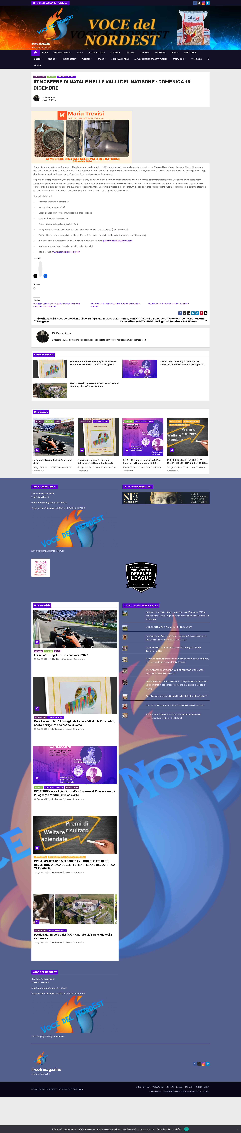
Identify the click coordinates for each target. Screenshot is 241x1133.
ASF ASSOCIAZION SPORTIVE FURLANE (150, 59)
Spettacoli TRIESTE (132, 425)
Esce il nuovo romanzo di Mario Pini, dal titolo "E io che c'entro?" (176, 696)
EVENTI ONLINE (190, 52)
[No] (238, 1129)
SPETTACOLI (179, 59)
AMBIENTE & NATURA (62, 52)
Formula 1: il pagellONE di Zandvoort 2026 (61, 655)
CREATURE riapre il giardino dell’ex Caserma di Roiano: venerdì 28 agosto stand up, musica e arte (181, 364)
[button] (209, 59)
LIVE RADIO (189, 1087)
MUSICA (52, 59)
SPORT (101, 59)
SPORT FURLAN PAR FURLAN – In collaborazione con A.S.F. (186, 1091)
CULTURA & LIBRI (40, 77)
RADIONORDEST (70, 59)
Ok (186, 1129)
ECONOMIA (160, 52)
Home (45, 52)
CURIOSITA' (51, 77)
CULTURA (130, 52)
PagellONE (49, 421)
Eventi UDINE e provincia (66, 77)
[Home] (35, 53)
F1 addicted (56, 467)
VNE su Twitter (158, 1087)
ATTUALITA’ (115, 52)
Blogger (179, 1087)
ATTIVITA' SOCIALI (175, 421)
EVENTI (174, 52)
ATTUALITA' (39, 421)
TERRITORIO (196, 59)
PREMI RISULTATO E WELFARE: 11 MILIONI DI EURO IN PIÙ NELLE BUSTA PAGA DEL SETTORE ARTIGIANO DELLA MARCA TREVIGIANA (187, 465)
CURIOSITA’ (145, 52)
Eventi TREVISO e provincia (179, 425)
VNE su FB (170, 1087)
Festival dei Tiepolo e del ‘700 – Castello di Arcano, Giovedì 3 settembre (94, 385)
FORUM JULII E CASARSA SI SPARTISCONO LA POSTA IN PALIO (175, 705)
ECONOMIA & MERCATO (191, 421)
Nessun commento (76, 659)
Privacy (37, 65)
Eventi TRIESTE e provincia (144, 421)
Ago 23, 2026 (42, 467)
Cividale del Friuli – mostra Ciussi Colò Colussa (168, 304)
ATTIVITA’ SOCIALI (97, 52)
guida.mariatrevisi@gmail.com (117, 240)
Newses (67, 1089)
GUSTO (37, 59)
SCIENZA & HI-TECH (120, 59)
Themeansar (78, 1089)
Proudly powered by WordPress (44, 1089)
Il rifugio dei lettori (101, 421)
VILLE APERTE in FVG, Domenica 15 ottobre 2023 (169, 627)
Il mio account (155, 1091)
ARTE (79, 52)
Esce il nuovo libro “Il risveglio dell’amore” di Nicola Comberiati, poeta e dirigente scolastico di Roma (94, 364)
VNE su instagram (143, 1087)
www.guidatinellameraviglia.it (66, 251)
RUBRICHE (86, 59)
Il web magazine (40, 43)
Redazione (50, 97)
